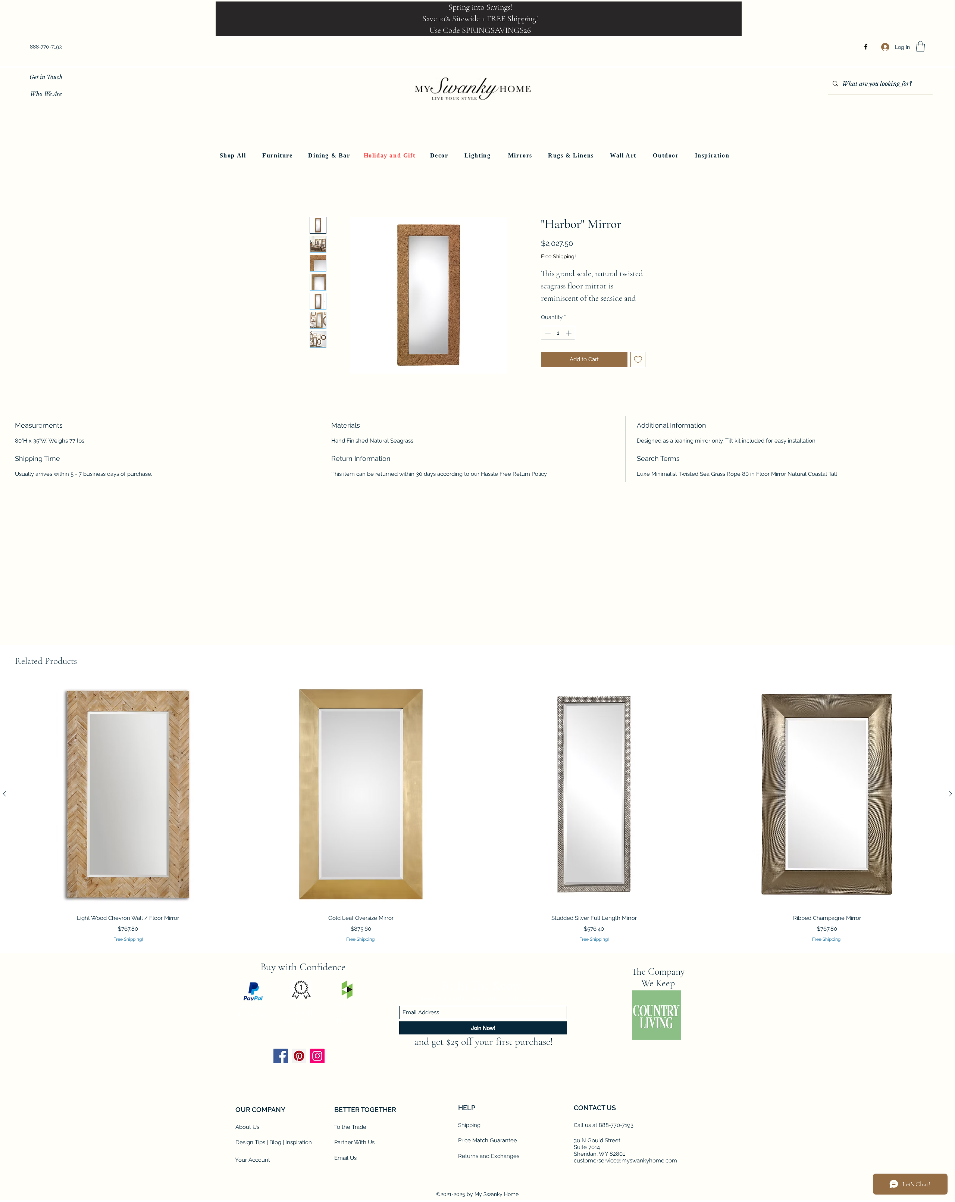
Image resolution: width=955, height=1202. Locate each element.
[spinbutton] (558, 341)
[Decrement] (547, 341)
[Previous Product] (4, 793)
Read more (552, 308)
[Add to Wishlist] (638, 367)
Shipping (469, 1197)
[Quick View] (128, 794)
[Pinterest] (299, 1128)
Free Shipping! (558, 256)
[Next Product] (950, 793)
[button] (920, 46)
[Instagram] (317, 1128)
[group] (477, 812)
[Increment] (569, 341)
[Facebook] (866, 46)
